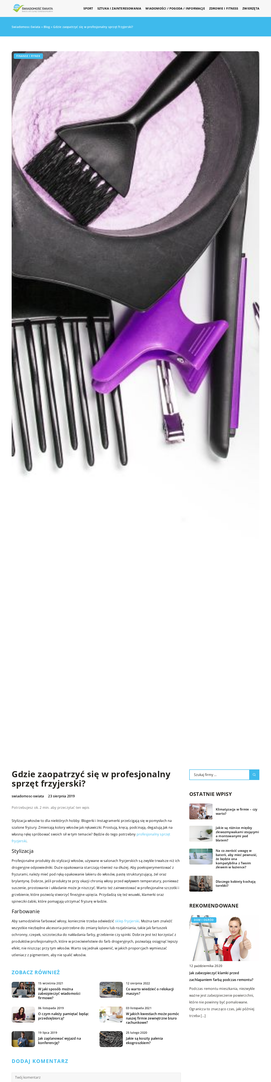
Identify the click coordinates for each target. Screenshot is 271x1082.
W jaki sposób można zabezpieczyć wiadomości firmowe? (59, 993)
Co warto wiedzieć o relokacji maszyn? (150, 991)
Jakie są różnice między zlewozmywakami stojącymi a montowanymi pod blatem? (237, 834)
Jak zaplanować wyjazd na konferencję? (59, 1040)
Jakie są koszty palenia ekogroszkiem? (144, 1040)
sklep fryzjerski (127, 921)
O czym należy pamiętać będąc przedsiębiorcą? (63, 1016)
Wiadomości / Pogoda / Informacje (175, 8)
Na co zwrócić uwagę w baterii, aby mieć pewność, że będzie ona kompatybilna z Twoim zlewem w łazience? (236, 859)
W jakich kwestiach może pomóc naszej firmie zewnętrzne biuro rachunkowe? (152, 1018)
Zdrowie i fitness (223, 8)
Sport (88, 8)
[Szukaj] (254, 774)
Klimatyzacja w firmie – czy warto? (236, 811)
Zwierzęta (250, 8)
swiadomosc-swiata (28, 796)
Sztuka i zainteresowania (119, 8)
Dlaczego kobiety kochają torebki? (236, 884)
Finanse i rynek (28, 56)
